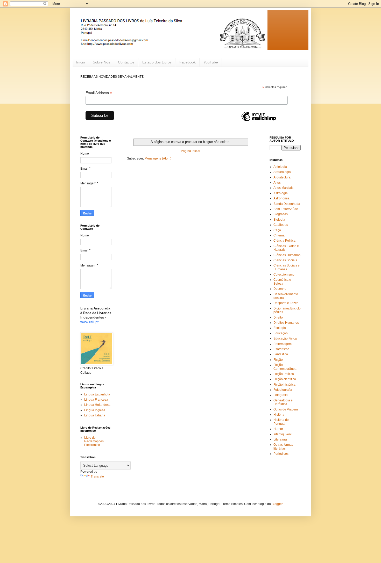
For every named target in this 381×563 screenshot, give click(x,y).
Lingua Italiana (94, 415)
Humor (278, 429)
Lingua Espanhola (97, 394)
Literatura (280, 439)
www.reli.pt (89, 322)
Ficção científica (284, 379)
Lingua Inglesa (94, 410)
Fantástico (280, 354)
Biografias (280, 214)
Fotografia (280, 395)
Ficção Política (283, 374)
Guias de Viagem (285, 409)
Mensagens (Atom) (158, 158)
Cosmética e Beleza (282, 281)
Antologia (280, 167)
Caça (277, 230)
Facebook (187, 62)
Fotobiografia (282, 390)
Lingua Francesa (96, 399)
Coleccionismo (283, 274)
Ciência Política (284, 240)
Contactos (126, 62)
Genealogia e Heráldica (283, 402)
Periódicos (280, 454)
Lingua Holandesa (97, 405)
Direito (278, 317)
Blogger (277, 504)
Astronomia (281, 198)
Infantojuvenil (282, 434)
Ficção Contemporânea (285, 366)
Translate (97, 476)
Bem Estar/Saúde (285, 209)
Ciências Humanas (286, 255)
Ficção (278, 360)
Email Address (99, 92)
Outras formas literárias (283, 446)
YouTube (210, 62)
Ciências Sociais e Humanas (286, 267)
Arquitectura (282, 177)
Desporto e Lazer (285, 303)
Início (80, 62)
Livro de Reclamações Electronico (94, 441)
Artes (277, 182)
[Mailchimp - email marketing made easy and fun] (258, 121)
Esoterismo (281, 349)
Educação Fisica (285, 338)
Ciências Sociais (285, 260)
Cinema (279, 235)
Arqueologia (282, 172)
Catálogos (280, 225)
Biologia (279, 219)
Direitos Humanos (286, 322)
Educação (280, 333)
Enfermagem (282, 344)
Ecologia (279, 328)
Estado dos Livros (157, 62)
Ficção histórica (284, 384)
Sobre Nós (101, 62)
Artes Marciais (283, 188)
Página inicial (190, 151)
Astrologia (280, 193)
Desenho (279, 289)
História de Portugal (281, 421)
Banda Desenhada (286, 204)
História (278, 414)
